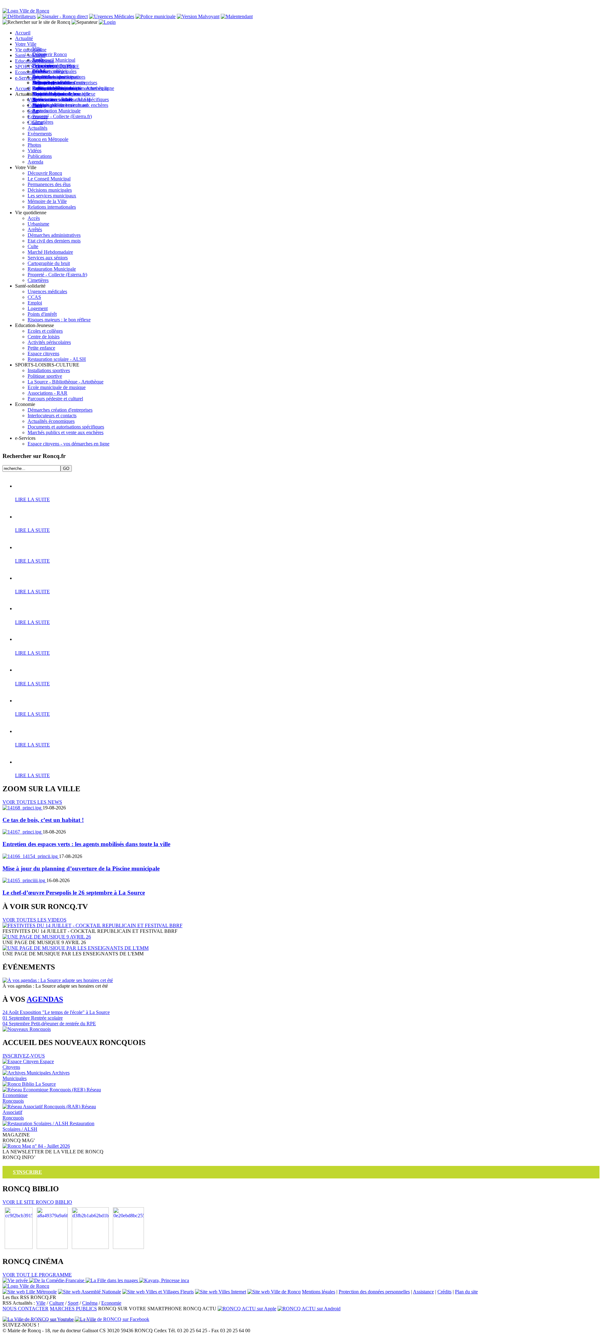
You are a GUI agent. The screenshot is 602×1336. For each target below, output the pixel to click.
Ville (40, 1303)
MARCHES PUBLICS (73, 1308)
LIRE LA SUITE (32, 499)
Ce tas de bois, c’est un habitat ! (43, 820)
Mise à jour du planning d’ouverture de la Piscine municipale (81, 868)
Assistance (423, 1291)
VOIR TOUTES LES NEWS (32, 802)
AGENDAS (45, 999)
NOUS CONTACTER (26, 1308)
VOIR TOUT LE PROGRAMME (37, 1274)
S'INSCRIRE (27, 1172)
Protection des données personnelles (374, 1291)
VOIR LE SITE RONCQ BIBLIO (37, 1202)
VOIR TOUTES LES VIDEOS (34, 920)
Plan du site (466, 1291)
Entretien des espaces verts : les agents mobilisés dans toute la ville (86, 844)
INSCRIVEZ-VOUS (24, 1055)
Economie (111, 1303)
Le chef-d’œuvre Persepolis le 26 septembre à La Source (74, 892)
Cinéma (90, 1303)
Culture (56, 1303)
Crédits (444, 1291)
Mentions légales (318, 1291)
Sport (73, 1303)
